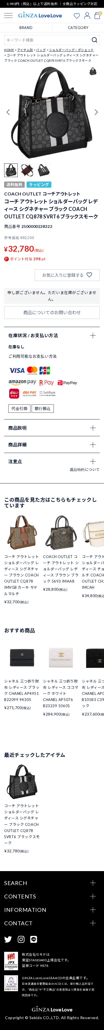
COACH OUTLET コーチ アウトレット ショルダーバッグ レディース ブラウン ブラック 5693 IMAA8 (61, 568)
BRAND (25, 27)
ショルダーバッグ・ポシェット (71, 50)
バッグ (41, 50)
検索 (95, 40)
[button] (96, 112)
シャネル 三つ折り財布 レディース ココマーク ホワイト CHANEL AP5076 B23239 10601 (60, 693)
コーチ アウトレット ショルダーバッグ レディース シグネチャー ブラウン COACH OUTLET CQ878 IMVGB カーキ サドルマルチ (21, 575)
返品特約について (85, 469)
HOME (9, 50)
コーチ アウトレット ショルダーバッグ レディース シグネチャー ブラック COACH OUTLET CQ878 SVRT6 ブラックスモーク (22, 824)
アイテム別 (25, 50)
